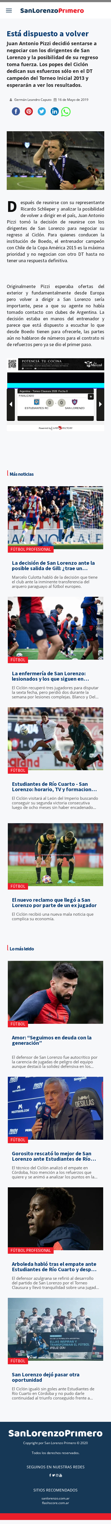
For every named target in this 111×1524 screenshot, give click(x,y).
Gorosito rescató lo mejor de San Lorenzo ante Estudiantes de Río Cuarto (51, 1156)
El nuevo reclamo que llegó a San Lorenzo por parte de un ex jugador (54, 902)
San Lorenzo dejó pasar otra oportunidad (45, 1377)
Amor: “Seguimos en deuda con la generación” (52, 1040)
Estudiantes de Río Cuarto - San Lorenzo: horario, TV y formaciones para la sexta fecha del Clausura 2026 (54, 786)
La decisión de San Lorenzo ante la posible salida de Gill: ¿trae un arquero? (53, 565)
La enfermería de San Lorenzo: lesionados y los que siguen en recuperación (49, 676)
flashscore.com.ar (55, 1503)
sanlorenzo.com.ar (55, 1498)
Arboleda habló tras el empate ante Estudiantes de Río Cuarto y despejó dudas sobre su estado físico (55, 1266)
